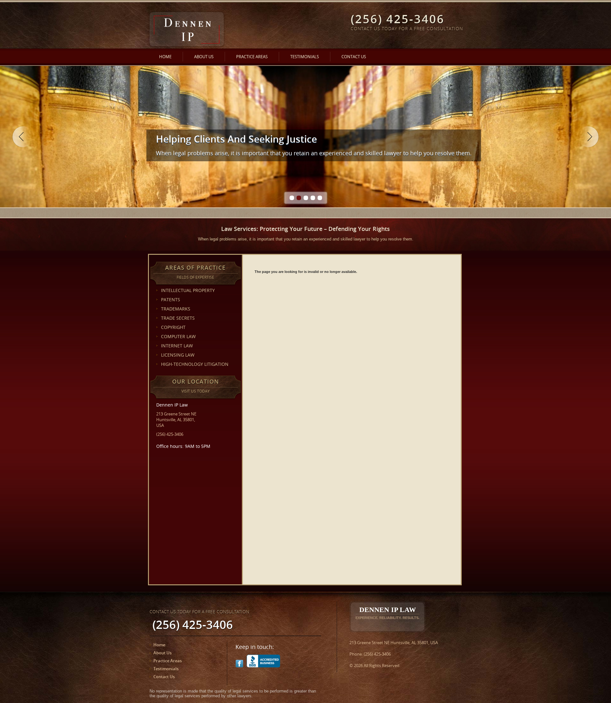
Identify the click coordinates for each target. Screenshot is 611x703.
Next (588, 137)
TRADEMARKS (175, 309)
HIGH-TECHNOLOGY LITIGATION (194, 364)
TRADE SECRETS (178, 318)
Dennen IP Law (387, 613)
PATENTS (170, 299)
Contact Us (353, 56)
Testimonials (304, 56)
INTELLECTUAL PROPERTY (188, 290)
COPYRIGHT (173, 327)
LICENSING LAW (177, 355)
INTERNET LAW (177, 346)
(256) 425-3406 (169, 434)
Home (165, 56)
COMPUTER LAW (178, 336)
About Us (204, 56)
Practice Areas (252, 56)
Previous (23, 137)
